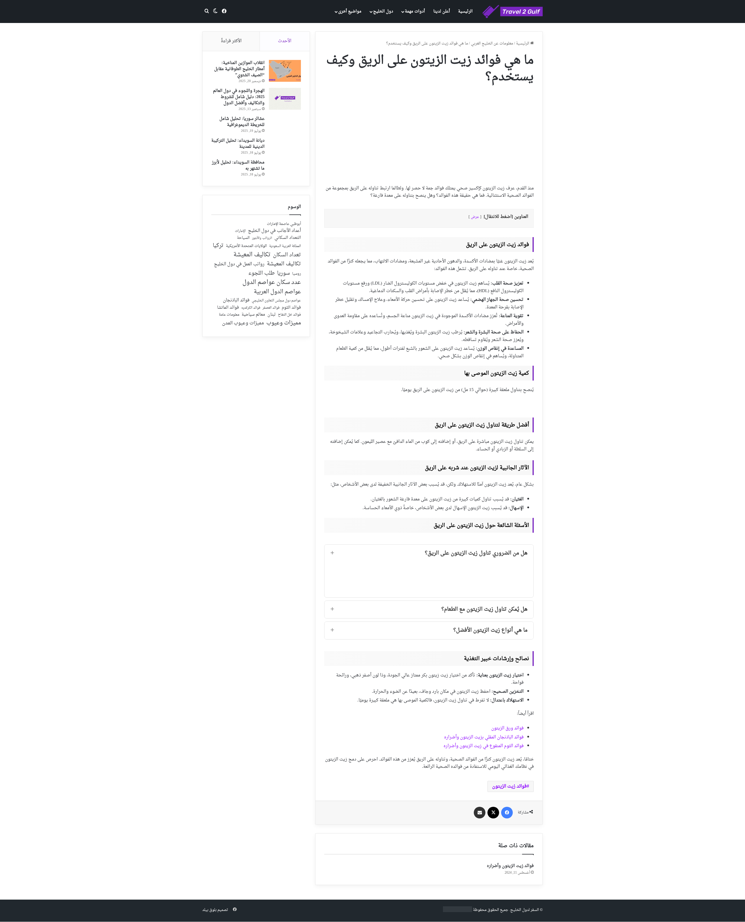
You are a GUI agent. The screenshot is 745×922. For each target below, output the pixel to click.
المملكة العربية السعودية (285, 246)
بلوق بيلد (209, 910)
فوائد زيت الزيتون (509, 786)
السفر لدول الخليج (524, 910)
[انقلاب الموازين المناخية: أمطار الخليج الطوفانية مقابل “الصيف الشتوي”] (285, 71)
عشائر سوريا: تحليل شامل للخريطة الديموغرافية (242, 122)
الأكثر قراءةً (231, 41)
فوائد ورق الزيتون (507, 728)
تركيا (218, 245)
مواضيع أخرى (349, 11)
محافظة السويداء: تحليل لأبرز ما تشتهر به (238, 166)
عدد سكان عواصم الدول (271, 282)
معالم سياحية (253, 315)
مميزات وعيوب (283, 323)
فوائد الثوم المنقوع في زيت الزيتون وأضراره (484, 746)
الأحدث (284, 41)
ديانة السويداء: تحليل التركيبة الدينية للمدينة (238, 144)
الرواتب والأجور (262, 238)
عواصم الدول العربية (277, 292)
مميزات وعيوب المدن (243, 323)
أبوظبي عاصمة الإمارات (284, 224)
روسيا (296, 274)
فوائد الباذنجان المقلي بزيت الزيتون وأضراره (484, 737)
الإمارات (240, 231)
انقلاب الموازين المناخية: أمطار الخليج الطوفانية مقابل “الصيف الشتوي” (239, 69)
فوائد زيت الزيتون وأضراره (510, 866)
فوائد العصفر (270, 308)
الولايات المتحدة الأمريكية (246, 246)
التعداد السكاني (287, 238)
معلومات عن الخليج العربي (492, 43)
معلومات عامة (229, 315)
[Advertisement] (429, 132)
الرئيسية (465, 11)
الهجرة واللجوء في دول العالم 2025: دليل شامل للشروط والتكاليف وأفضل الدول (239, 97)
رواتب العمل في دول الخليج (239, 264)
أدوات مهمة (415, 11)
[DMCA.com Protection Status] (457, 911)
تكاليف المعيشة (252, 255)
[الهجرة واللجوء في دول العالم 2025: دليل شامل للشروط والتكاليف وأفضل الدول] (285, 99)
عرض (475, 217)
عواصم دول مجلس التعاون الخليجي (276, 301)
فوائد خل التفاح (289, 315)
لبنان (271, 315)
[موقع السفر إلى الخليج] (513, 11)
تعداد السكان (287, 255)
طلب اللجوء (261, 273)
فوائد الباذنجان (236, 300)
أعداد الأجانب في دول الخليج (274, 231)
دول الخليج (383, 11)
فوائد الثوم (291, 308)
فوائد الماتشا (228, 307)
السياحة (243, 238)
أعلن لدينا (441, 11)
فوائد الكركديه (250, 308)
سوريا (283, 273)
